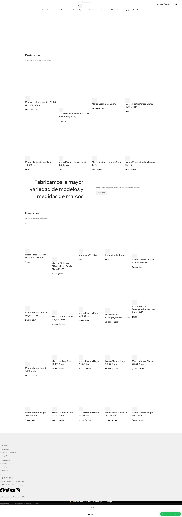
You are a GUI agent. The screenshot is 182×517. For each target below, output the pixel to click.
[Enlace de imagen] (16, 440)
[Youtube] (12, 490)
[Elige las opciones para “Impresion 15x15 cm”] (107, 251)
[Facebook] (2, 490)
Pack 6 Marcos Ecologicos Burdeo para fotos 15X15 (143, 309)
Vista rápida (32, 98)
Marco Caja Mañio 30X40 (104, 104)
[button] (27, 98)
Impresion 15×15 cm (114, 255)
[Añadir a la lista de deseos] (37, 98)
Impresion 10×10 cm (88, 255)
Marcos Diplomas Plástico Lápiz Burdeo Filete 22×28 (62, 266)
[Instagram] (17, 490)
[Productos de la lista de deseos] (174, 4)
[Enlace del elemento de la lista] (66, 451)
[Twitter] (7, 490)
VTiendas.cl (16, 497)
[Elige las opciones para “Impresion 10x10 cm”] (81, 251)
